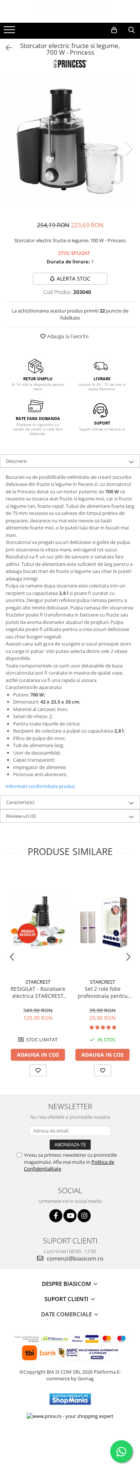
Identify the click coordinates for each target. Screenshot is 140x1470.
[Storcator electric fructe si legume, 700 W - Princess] (70, 141)
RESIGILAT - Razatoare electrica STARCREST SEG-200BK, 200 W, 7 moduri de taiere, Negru (37, 992)
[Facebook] (55, 1215)
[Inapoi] (5, 48)
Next (128, 149)
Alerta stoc (73, 278)
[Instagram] (84, 1215)
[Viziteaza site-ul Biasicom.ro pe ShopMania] (70, 1399)
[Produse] (10, 32)
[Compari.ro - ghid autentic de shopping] (70, 1441)
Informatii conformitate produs (40, 786)
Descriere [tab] (16, 461)
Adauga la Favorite (67, 336)
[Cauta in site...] (131, 30)
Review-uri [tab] (21, 816)
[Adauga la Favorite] (38, 1070)
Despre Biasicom (67, 1283)
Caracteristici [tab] (20, 802)
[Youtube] (70, 1215)
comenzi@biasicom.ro (74, 1258)
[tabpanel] (70, 141)
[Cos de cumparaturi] (114, 30)
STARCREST (37, 982)
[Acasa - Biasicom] (70, 11)
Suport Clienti (67, 1299)
